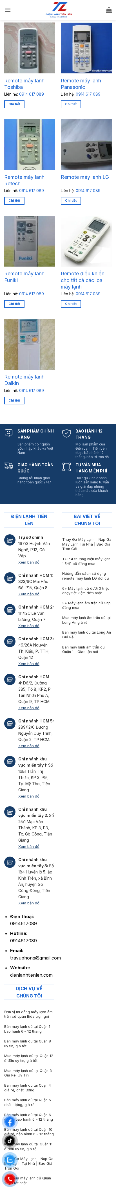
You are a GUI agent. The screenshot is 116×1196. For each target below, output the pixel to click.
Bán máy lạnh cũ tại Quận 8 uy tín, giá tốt (27, 1043)
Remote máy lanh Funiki (24, 277)
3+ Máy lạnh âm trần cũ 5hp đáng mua (86, 605)
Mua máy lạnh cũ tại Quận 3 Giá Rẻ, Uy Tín (28, 1073)
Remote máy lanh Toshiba (24, 84)
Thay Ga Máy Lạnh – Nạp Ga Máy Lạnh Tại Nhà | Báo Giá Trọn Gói (86, 544)
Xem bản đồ (28, 562)
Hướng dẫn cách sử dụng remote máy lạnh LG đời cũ (85, 575)
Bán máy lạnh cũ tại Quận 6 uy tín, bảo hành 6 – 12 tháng (28, 1117)
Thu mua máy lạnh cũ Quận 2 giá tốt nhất (27, 1180)
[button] (7, 10)
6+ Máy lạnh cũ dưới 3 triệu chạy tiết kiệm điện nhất (86, 590)
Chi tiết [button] (14, 104)
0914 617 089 (31, 94)
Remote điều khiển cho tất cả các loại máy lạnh (82, 280)
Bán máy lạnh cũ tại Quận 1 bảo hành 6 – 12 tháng (27, 1028)
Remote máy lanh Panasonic (81, 84)
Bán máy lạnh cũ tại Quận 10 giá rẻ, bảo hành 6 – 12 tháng (29, 1131)
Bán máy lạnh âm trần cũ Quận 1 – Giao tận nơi (83, 649)
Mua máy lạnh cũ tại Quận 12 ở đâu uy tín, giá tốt (28, 1058)
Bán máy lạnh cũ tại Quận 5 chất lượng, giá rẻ (27, 1102)
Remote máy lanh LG (85, 177)
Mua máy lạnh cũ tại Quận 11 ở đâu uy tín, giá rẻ (28, 1146)
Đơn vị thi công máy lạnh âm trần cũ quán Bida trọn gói (28, 1014)
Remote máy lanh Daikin (24, 380)
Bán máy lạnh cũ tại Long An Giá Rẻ (86, 634)
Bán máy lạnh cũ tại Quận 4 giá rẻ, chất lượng (27, 1087)
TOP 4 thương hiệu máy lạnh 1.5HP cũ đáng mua (86, 561)
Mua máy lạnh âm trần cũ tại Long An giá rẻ (86, 620)
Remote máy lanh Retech (24, 180)
